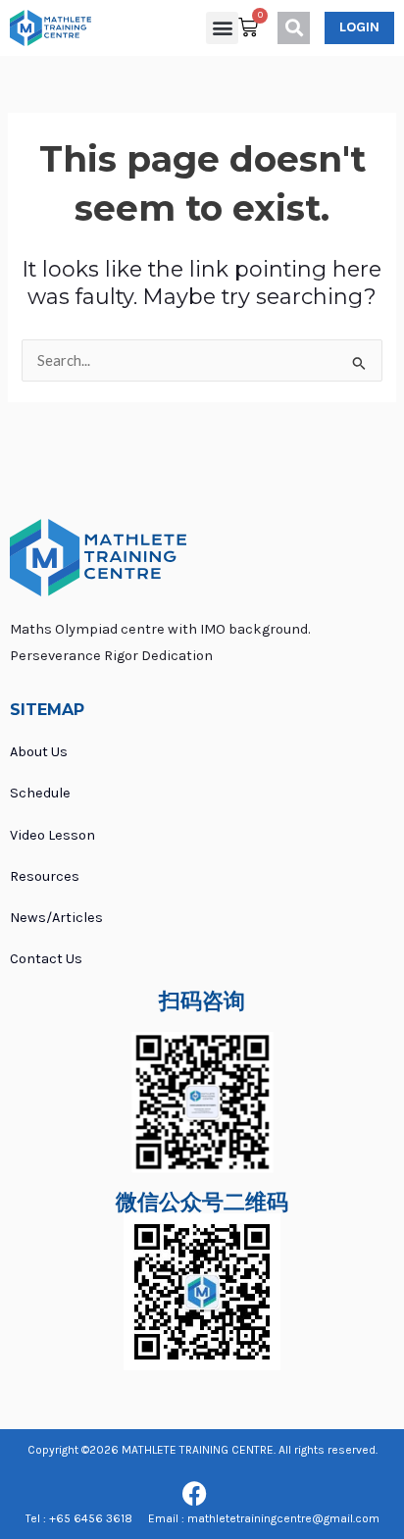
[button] (222, 28)
